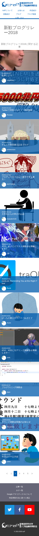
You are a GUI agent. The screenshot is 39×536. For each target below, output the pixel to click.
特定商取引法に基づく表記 (19, 498)
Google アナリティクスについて (19, 494)
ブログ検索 (31, 14)
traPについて (7, 10)
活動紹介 (6, 14)
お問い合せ (19, 18)
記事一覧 (19, 487)
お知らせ (21, 10)
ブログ (18, 14)
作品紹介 (33, 10)
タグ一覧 (19, 490)
